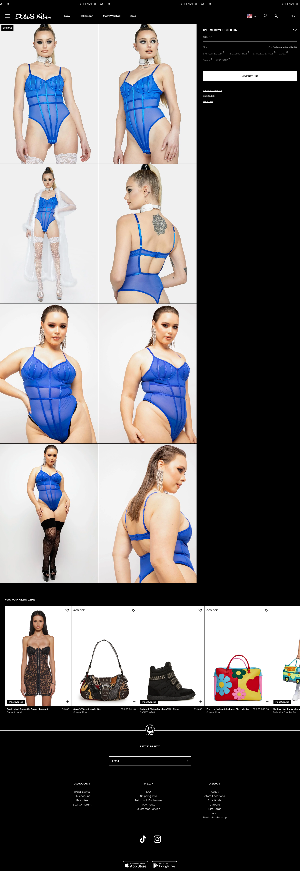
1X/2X (282, 53)
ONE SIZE (222, 60)
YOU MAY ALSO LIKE (20, 599)
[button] (93, 4)
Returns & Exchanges (148, 800)
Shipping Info (148, 796)
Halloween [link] (86, 16)
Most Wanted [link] (112, 16)
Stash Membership (215, 817)
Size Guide (214, 800)
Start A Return (82, 804)
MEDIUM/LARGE (237, 53)
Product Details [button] (212, 91)
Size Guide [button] (208, 96)
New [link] (67, 16)
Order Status (82, 792)
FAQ (148, 792)
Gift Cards (214, 809)
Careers (215, 804)
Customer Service (148, 809)
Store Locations (214, 796)
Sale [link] (133, 16)
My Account (82, 796)
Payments (148, 804)
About (215, 792)
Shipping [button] (208, 102)
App (214, 813)
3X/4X (206, 60)
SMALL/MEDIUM (212, 53)
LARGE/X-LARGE (263, 53)
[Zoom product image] (49, 94)
